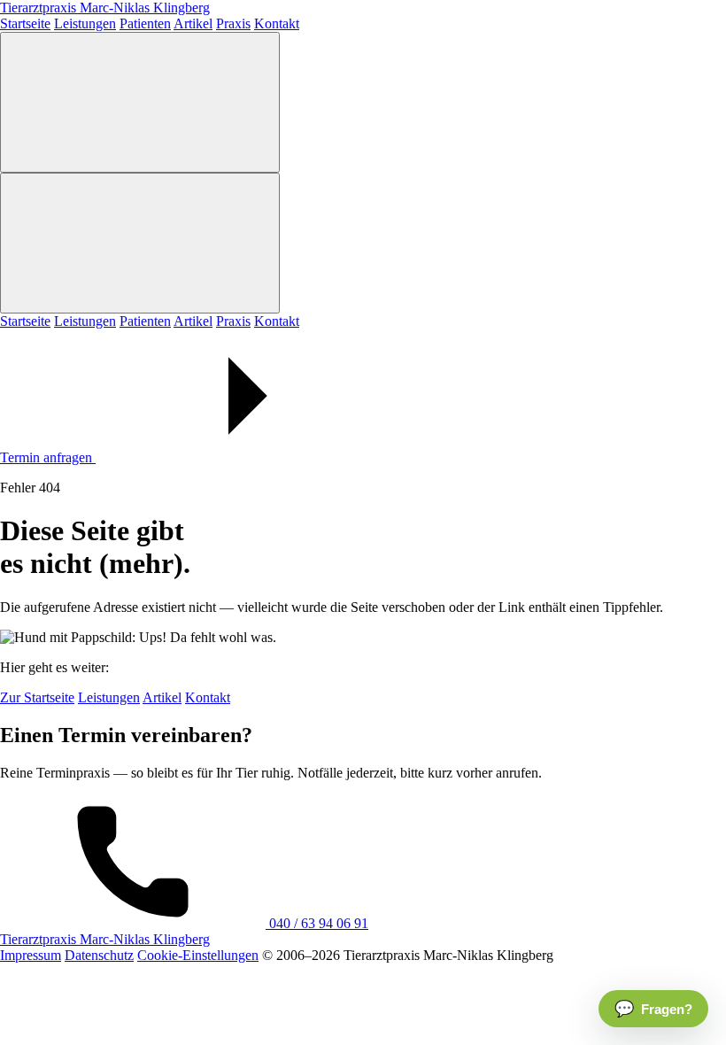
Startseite (25, 23)
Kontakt (276, 23)
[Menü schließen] (140, 243)
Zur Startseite (37, 697)
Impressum (30, 955)
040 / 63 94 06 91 (317, 923)
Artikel (193, 23)
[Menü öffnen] (140, 102)
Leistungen (85, 23)
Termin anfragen (48, 457)
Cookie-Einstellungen (198, 955)
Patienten (145, 23)
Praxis (233, 23)
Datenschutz (99, 955)
